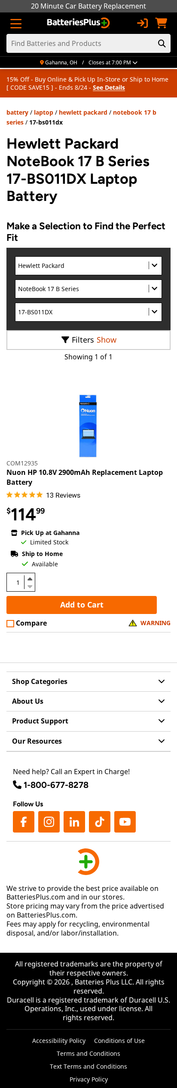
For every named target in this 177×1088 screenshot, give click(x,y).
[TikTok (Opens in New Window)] (99, 822)
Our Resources (37, 741)
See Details (109, 87)
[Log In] (142, 23)
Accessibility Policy (58, 1040)
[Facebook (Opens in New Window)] (23, 822)
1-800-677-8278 (56, 785)
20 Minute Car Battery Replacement (88, 6)
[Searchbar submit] (162, 43)
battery (17, 112)
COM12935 (22, 463)
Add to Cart (82, 604)
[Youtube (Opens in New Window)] (125, 822)
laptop (43, 112)
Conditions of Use (119, 1040)
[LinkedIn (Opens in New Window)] (74, 822)
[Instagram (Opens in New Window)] (49, 822)
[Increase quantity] (29, 578)
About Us (27, 701)
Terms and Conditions (88, 1053)
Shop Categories (39, 681)
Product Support (40, 721)
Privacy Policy (89, 1079)
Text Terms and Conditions (88, 1066)
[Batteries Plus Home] (79, 23)
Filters (83, 339)
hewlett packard (83, 112)
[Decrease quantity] (29, 585)
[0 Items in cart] (161, 23)
